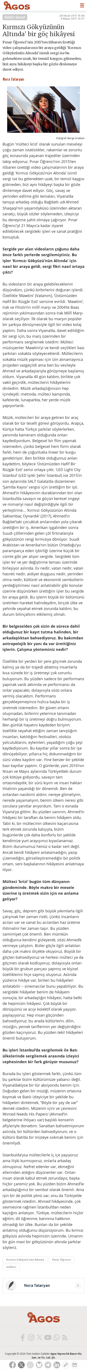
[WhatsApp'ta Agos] (56, 1337)
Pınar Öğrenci (61, 1259)
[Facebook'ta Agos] (22, 1337)
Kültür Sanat (15, 17)
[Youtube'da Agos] (48, 1337)
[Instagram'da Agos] (31, 1337)
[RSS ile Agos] (64, 1337)
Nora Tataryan (37, 1285)
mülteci (11, 1267)
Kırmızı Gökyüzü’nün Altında (25, 1259)
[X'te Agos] (39, 1337)
